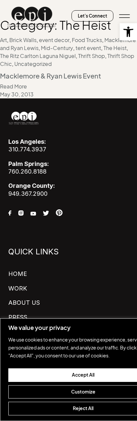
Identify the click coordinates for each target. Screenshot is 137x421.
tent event (88, 48)
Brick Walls (23, 40)
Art (3, 40)
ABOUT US (24, 302)
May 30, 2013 (17, 94)
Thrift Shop (91, 56)
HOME (17, 273)
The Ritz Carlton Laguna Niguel (38, 56)
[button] (128, 31)
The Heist (115, 48)
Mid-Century (57, 48)
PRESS (17, 317)
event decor (54, 40)
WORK (17, 288)
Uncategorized (33, 64)
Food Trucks (87, 40)
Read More (13, 86)
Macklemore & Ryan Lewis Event (50, 76)
